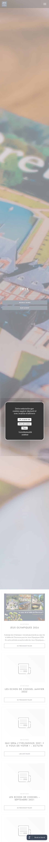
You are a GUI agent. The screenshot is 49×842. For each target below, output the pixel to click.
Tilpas (24, 428)
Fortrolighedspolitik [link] (25, 432)
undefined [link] (25, 434)
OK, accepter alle (24, 419)
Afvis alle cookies (24, 424)
